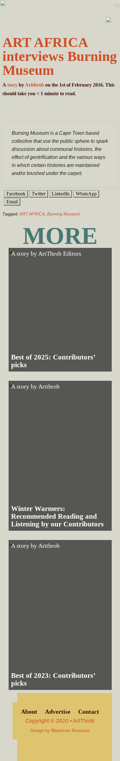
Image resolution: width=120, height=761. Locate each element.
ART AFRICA (32, 213)
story (12, 84)
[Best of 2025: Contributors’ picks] (60, 310)
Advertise (57, 711)
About (29, 711)
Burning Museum (63, 213)
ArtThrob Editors (59, 253)
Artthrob (34, 84)
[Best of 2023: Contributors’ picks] (60, 615)
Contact (88, 711)
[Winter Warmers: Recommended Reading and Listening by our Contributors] (60, 456)
